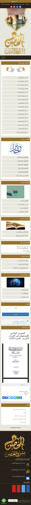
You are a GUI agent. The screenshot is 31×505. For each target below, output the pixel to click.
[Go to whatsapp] (4, 500)
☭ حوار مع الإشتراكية (23, 114)
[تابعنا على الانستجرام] (14, 6)
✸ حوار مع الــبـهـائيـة (23, 125)
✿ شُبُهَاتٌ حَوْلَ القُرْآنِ (22, 157)
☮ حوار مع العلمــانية (23, 106)
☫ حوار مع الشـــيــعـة (22, 85)
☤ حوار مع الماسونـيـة (22, 92)
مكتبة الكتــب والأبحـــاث (22, 232)
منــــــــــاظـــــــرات (23, 204)
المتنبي (25, 412)
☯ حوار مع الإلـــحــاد (23, 88)
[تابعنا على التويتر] (20, 6)
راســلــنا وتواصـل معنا (19, 476)
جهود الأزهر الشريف (23, 264)
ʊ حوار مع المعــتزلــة (23, 99)
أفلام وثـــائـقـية (24, 200)
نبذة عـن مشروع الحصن (18, 463)
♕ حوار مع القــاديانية (23, 96)
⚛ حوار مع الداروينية (23, 121)
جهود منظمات (24, 289)
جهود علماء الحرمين (23, 260)
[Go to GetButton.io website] (3, 503)
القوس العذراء (23, 422)
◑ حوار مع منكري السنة (22, 132)
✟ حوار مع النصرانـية (23, 81)
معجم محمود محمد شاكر (23, 4)
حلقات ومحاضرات (23, 211)
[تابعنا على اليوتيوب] (11, 6)
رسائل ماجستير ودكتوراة (22, 235)
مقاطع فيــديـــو (24, 208)
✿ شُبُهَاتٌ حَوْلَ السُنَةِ (23, 161)
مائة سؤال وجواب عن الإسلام (21, 268)
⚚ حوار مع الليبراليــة (23, 110)
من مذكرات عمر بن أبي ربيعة (20, 409)
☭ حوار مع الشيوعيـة (23, 117)
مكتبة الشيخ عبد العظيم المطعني (19, 323)
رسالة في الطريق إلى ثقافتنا (20, 419)
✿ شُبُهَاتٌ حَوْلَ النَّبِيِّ (23, 164)
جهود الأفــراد (25, 293)
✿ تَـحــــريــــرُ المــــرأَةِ (22, 175)
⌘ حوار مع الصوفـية (23, 103)
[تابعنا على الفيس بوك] (17, 6)
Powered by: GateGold (15, 427)
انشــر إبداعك (25, 297)
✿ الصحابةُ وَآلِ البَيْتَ (23, 168)
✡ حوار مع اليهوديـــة (23, 77)
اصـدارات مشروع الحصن (18, 469)
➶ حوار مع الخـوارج (23, 128)
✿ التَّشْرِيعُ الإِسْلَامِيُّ (23, 172)
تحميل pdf (24, 384)
